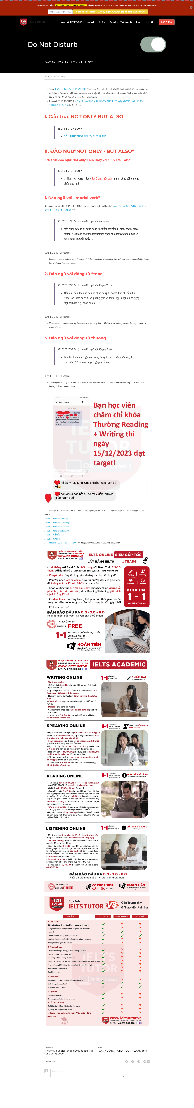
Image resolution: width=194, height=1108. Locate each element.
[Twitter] (132, 1061)
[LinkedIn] (138, 1061)
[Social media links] (156, 22)
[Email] (144, 1061)
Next (100, 1048)
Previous (49, 1048)
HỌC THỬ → (166, 22)
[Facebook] (126, 1061)
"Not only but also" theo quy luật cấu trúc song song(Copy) (68, 1052)
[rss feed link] (148, 1061)
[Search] (152, 22)
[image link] (23, 22)
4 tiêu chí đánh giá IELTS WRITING (70, 89)
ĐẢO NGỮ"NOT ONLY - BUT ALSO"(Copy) (122, 1050)
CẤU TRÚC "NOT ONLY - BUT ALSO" (85, 136)
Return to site (51, 1061)
